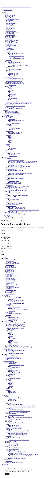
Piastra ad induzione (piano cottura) (14, 217)
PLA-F (11, 95)
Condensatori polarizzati (14, 133)
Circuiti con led (9, 171)
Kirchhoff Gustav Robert (12, 32)
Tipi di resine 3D (10, 107)
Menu (2, 10)
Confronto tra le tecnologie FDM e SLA (15, 106)
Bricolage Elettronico (11, 169)
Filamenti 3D (9, 86)
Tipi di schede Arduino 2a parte (16, 58)
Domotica (6, 150)
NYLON (11, 90)
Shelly (7, 152)
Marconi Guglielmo (10, 35)
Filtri (7, 179)
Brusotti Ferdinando (11, 17)
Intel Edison (9, 67)
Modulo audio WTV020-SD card (14, 114)
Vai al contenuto (8, 10)
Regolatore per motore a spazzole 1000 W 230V (20, 211)
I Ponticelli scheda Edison (15, 69)
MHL (10, 140)
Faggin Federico (10, 25)
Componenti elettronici (9, 116)
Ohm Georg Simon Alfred (12, 40)
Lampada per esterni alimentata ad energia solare (20, 173)
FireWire (11, 137)
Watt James (9, 48)
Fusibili (8, 144)
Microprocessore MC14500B (13, 112)
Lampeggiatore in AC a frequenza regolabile (19, 186)
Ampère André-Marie (11, 15)
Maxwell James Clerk (11, 36)
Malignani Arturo (10, 33)
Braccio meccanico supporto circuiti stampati (16, 167)
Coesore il (8, 175)
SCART (11, 141)
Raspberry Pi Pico (13, 74)
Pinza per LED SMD (11, 196)
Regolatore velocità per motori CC (17, 208)
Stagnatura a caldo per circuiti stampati (18, 190)
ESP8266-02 (12, 66)
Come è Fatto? (7, 215)
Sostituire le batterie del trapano (16, 170)
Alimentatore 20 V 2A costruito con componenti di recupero (23, 161)
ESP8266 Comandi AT (14, 62)
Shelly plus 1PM (13, 156)
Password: (3, 230)
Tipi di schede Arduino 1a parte (16, 56)
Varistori (11, 149)
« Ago (2, 251)
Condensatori (9, 131)
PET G (11, 91)
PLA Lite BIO (12, 94)
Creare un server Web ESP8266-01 (20, 65)
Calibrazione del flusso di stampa (14, 81)
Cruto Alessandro (10, 20)
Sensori (8, 198)
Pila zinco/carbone (13, 125)
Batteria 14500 (12, 119)
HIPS (10, 89)
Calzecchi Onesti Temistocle (12, 19)
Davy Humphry (10, 21)
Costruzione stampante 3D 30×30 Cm (15, 83)
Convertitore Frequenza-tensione (16, 178)
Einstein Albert (9, 24)
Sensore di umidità (13, 200)
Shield (13, 57)
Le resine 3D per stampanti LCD (16, 108)
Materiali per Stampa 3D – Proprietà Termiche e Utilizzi (19, 102)
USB (10, 142)
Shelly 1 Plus (12, 154)
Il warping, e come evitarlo (12, 100)
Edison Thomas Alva (11, 23)
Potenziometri (12, 148)
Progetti (11, 54)
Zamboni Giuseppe (10, 49)
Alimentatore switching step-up (16, 160)
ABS (10, 87)
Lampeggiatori (9, 185)
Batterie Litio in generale (12, 117)
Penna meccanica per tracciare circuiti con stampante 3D (19, 103)
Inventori (6, 14)
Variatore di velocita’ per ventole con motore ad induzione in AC (24, 210)
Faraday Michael (10, 27)
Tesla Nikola (9, 44)
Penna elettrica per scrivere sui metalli (18, 189)
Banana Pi (8, 60)
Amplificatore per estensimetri (16, 165)
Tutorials (6, 110)
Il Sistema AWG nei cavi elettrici (13, 183)
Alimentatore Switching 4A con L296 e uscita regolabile (22, 162)
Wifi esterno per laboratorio (12, 204)
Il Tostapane (9, 216)
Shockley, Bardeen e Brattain (13, 42)
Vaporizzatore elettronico (15, 192)
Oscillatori (8, 191)
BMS (10, 121)
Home (5, 12)
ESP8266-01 (12, 64)
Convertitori (9, 177)
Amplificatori (9, 164)
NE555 (8, 115)
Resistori (8, 145)
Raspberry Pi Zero (13, 75)
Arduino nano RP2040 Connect (16, 53)
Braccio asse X (12, 85)
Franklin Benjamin (10, 28)
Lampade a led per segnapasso (16, 174)
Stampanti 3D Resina (8, 104)
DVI (10, 136)
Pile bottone (12, 127)
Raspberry (8, 71)
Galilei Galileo (9, 29)
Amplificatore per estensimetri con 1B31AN (19, 166)
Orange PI (8, 70)
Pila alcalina (12, 129)
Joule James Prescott (11, 31)
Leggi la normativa (26, 471)
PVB (10, 96)
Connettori (8, 135)
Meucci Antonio (10, 37)
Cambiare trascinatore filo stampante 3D (15, 82)
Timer (7, 202)
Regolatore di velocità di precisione (17, 207)
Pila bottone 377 (16, 128)
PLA (10, 92)
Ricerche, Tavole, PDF (11, 212)
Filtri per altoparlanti (14, 181)
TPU (10, 99)
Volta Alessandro (10, 46)
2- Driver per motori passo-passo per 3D (15, 79)
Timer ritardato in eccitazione (16, 203)
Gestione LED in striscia (12, 111)
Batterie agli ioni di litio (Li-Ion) (16, 120)
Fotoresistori (12, 146)
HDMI (10, 139)
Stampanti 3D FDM (8, 77)
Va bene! (7, 474)
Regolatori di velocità (11, 206)
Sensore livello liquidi (14, 199)
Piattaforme (6, 50)
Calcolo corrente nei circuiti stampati (17, 214)
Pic (7, 194)
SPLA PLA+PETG (13, 98)
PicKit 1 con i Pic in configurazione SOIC (19, 195)
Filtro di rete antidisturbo (15, 182)
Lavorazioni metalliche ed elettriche (14, 187)
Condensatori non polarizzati (16, 132)
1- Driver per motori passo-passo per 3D (15, 78)
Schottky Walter (10, 41)
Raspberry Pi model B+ (14, 73)
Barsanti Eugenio (10, 16)
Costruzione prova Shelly (15, 153)
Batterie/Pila (9, 124)
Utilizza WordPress (5, 464)
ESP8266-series (10, 61)
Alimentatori (9, 158)
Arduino (8, 52)
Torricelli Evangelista (11, 45)
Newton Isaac (9, 39)
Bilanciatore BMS (16, 123)
